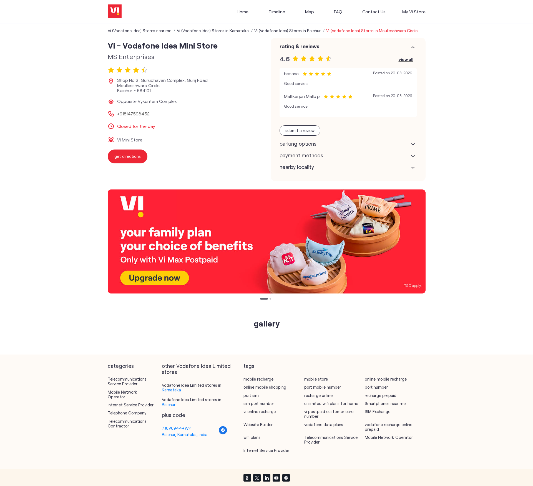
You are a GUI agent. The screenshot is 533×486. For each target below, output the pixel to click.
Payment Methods (301, 155)
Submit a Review (300, 130)
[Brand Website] (286, 478)
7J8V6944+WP (176, 428)
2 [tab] (271, 299)
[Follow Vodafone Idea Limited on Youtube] (276, 478)
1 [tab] (261, 299)
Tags (248, 366)
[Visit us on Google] (247, 478)
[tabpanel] (267, 241)
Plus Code (173, 415)
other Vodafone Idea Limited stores (196, 369)
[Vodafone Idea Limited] (115, 11)
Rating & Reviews (299, 46)
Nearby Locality (297, 167)
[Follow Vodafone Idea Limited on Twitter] (257, 478)
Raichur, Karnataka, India (184, 434)
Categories (121, 366)
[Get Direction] (222, 433)
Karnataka (171, 389)
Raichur (168, 404)
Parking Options (298, 144)
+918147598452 (133, 113)
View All (406, 59)
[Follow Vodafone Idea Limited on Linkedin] (266, 478)
